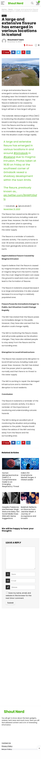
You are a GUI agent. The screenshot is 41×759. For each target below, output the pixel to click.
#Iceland (9, 157)
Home (4, 9)
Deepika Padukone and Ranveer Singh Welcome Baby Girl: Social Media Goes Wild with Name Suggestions (11, 513)
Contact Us (6, 743)
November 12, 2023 (12, 209)
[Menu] (2, 3)
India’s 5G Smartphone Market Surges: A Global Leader (28, 476)
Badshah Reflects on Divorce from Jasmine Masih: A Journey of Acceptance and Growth (28, 513)
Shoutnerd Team (15, 39)
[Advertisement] (20, 635)
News (10, 9)
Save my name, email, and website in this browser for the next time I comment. (18, 595)
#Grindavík (21, 153)
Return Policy (7, 749)
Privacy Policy (7, 746)
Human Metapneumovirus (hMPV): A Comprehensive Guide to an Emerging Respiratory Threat (10, 480)
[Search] (32, 3)
